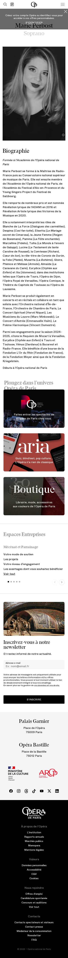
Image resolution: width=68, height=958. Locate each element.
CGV (34, 874)
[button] (8, 581)
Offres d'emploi (34, 894)
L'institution (34, 832)
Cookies (34, 878)
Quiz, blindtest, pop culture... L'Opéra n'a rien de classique (34, 460)
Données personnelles (34, 865)
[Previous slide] (55, 582)
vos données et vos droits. (47, 685)
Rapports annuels (34, 836)
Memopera (34, 845)
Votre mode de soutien (18, 554)
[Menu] (62, 4)
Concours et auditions (34, 902)
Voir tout (9, 574)
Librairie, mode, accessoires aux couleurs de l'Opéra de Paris (34, 504)
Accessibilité (34, 869)
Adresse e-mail (13, 663)
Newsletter (34, 935)
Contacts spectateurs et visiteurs (34, 922)
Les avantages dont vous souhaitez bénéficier (33, 569)
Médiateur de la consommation (34, 931)
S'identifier (34, 22)
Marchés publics (34, 841)
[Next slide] (62, 582)
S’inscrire (34, 699)
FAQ (34, 939)
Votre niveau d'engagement (21, 564)
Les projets (10, 559)
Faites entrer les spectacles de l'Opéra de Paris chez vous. (34, 416)
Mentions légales (34, 850)
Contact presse (34, 926)
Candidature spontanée (34, 898)
